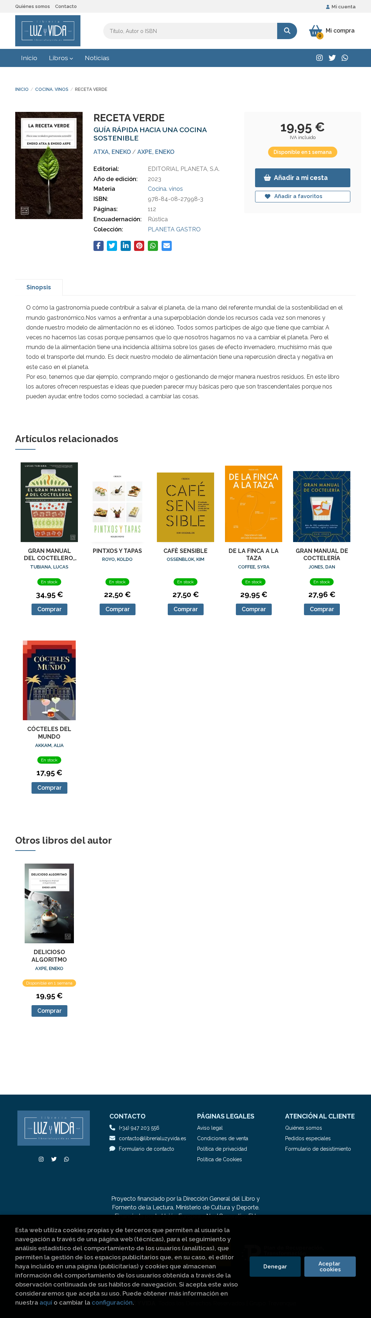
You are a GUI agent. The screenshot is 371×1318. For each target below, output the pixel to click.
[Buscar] (287, 31)
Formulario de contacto (146, 1149)
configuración (112, 1302)
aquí (45, 1302)
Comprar (49, 609)
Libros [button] (59, 58)
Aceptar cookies (330, 1266)
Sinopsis (38, 287)
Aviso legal (210, 1128)
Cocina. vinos (51, 89)
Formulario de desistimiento (318, 1149)
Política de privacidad (222, 1149)
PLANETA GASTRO (174, 229)
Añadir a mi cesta (301, 177)
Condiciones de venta (222, 1138)
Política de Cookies (219, 1159)
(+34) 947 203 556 (139, 1128)
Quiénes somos (32, 6)
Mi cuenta (344, 6)
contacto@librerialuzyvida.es (152, 1138)
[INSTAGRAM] (319, 58)
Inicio (22, 89)
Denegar (275, 1266)
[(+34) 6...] (344, 58)
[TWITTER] (332, 58)
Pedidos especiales (308, 1138)
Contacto (66, 6)
